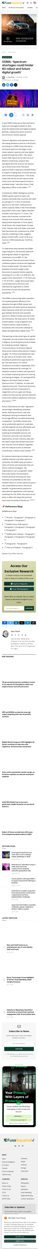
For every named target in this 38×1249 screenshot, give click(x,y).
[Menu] (34, 3)
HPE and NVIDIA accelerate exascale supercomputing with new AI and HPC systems (16, 714)
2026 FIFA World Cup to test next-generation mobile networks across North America (18, 804)
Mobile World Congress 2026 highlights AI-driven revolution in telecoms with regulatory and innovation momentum (18, 744)
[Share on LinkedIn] (3, 85)
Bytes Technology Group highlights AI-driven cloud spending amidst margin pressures (20, 979)
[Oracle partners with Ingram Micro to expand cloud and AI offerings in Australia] (6, 881)
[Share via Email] (15, 85)
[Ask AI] (32, 115)
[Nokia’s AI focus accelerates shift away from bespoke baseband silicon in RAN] (19, 819)
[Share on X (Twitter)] (7, 85)
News (4, 8)
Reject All (20, 1241)
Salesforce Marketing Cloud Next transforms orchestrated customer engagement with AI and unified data (21, 1012)
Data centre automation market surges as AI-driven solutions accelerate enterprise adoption (18, 774)
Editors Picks (7, 57)
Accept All (20, 1237)
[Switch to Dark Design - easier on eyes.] (31, 3)
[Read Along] (28, 115)
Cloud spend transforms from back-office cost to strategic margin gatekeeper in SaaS (22, 854)
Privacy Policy (17, 1056)
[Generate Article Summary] (6, 115)
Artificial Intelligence (16, 8)
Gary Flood (11, 77)
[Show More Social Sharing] (19, 85)
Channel (30, 8)
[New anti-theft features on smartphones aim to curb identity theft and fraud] (19, 932)
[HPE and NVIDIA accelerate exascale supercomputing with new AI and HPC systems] (19, 699)
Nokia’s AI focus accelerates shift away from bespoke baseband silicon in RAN (17, 833)
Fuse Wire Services (15, 553)
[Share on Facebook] (11, 85)
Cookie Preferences (20, 1245)
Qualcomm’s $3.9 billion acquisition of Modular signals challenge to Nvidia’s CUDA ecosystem (24, 907)
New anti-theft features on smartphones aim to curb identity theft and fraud (19, 947)
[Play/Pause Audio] (11, 115)
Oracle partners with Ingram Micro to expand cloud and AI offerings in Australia (24, 881)
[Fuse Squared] (13, 3)
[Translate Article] (23, 115)
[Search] (27, 3)
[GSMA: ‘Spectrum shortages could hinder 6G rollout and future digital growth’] (19, 98)
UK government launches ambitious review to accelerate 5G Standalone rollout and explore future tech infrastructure (18, 684)
